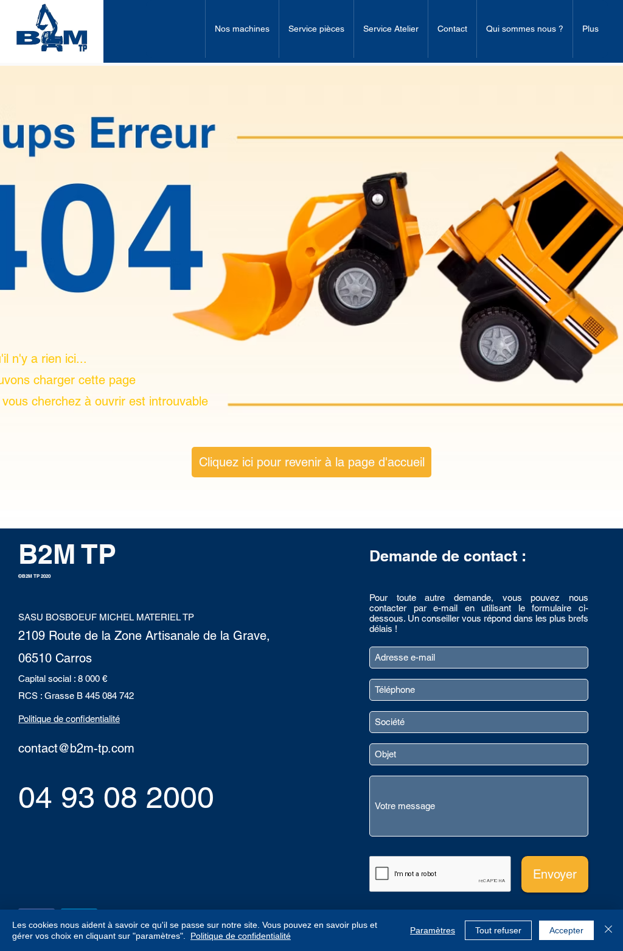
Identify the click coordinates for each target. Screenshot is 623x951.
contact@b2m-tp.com (76, 748)
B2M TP (67, 554)
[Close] (608, 930)
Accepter (566, 930)
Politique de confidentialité (240, 936)
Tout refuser (498, 930)
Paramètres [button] (432, 930)
